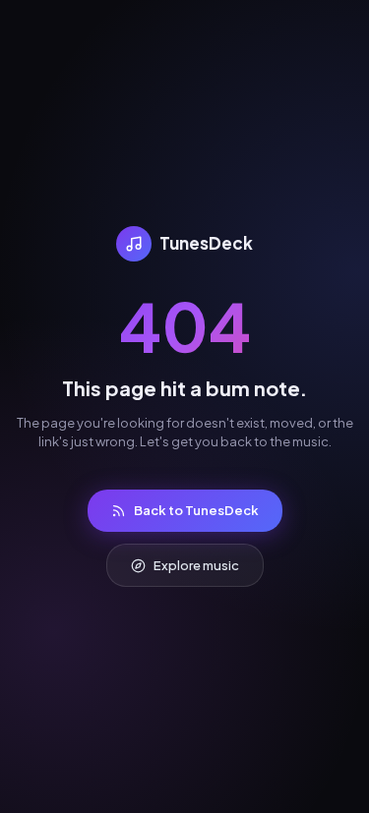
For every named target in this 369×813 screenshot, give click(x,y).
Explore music (196, 565)
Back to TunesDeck (196, 510)
